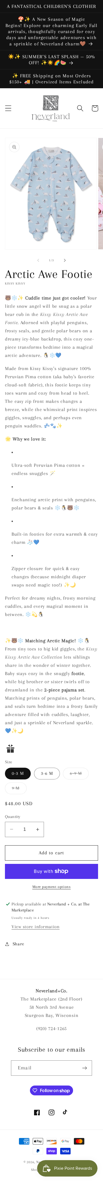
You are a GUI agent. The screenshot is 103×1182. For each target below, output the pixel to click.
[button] (8, 108)
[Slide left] (38, 260)
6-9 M (79, 774)
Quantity (13, 816)
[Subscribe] (84, 1068)
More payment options (51, 887)
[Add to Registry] (51, 748)
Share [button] (18, 943)
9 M (19, 789)
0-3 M (18, 773)
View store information (36, 926)
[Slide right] (65, 260)
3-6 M (47, 773)
